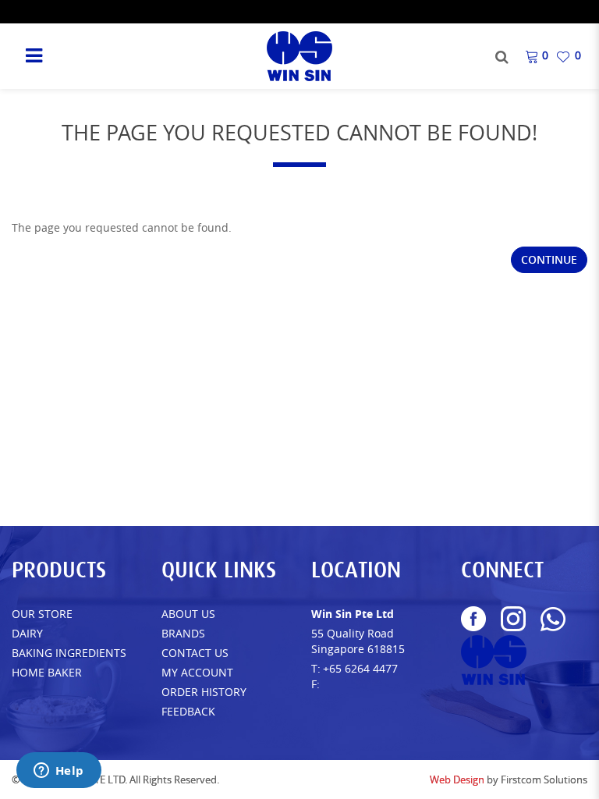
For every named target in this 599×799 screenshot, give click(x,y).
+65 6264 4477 (360, 668)
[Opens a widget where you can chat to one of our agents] (58, 771)
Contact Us (195, 652)
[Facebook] (473, 618)
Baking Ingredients (69, 652)
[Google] (493, 660)
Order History (203, 691)
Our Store (42, 613)
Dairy (27, 633)
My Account (197, 672)
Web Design (457, 779)
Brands (183, 633)
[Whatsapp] (553, 619)
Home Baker (47, 672)
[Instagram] (513, 618)
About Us (188, 613)
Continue (549, 259)
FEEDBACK (188, 711)
